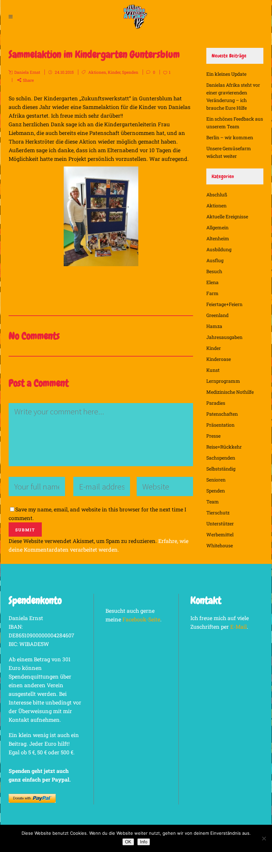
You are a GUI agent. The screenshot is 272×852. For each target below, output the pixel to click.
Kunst (213, 370)
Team (212, 501)
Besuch (214, 271)
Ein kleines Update (226, 74)
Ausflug (215, 260)
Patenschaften (222, 414)
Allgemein (217, 227)
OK (128, 841)
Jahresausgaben (224, 337)
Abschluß (216, 194)
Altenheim (217, 238)
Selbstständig (221, 469)
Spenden (130, 72)
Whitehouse (219, 545)
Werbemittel (220, 534)
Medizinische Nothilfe (230, 392)
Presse (213, 436)
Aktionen (97, 72)
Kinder (114, 72)
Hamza (214, 326)
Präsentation (220, 425)
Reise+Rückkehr (224, 447)
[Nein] (263, 838)
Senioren (216, 480)
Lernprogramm (223, 381)
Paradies (215, 403)
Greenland (217, 315)
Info (143, 841)
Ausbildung (219, 249)
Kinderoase (218, 359)
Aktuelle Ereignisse (227, 216)
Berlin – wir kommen (229, 137)
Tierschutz (218, 512)
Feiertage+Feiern (224, 304)
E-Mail (238, 626)
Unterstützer (220, 523)
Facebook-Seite (141, 619)
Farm (212, 293)
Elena (212, 282)
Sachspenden (220, 458)
